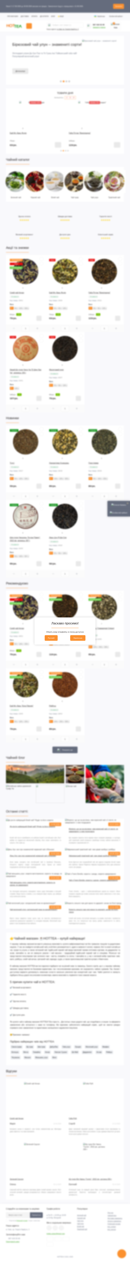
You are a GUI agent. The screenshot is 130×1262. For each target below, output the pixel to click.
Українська (77, 638)
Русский (51, 638)
